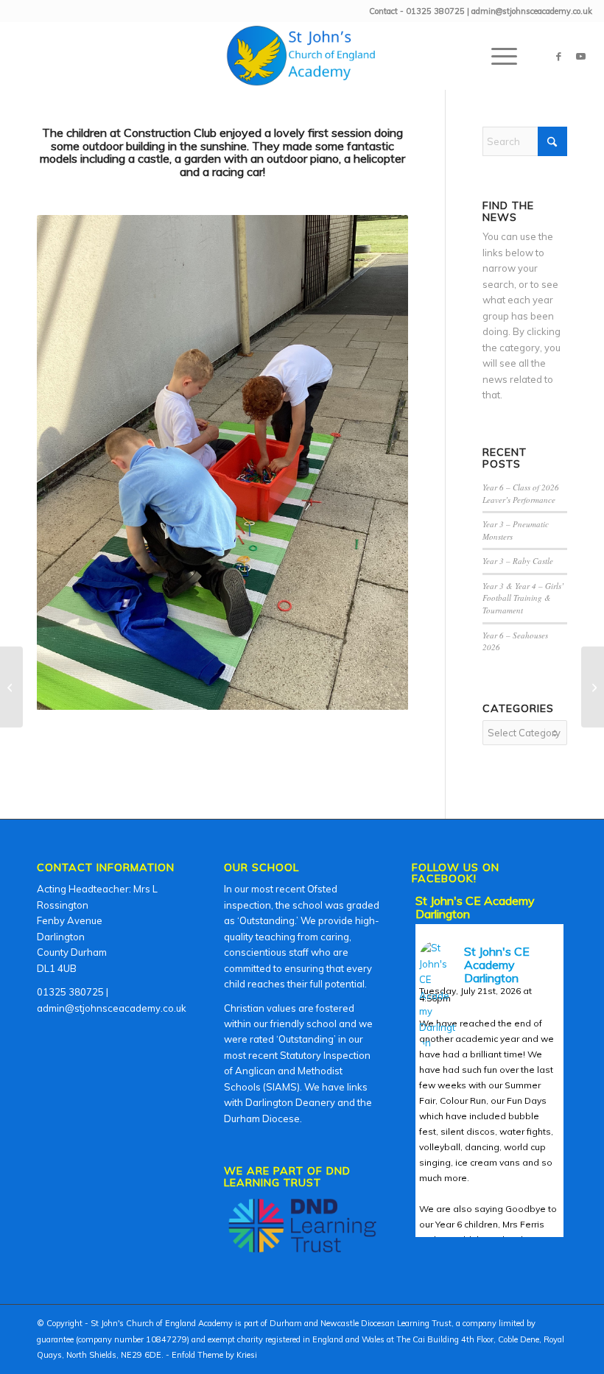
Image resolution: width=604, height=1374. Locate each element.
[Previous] (70, 462)
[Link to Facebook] (559, 56)
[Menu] (497, 56)
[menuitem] (497, 56)
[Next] (375, 462)
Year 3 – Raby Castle (517, 560)
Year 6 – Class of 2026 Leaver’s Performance (520, 493)
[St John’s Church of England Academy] (302, 56)
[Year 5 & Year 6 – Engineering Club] (11, 687)
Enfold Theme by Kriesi (214, 1355)
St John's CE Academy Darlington (475, 907)
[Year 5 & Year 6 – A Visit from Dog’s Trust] (592, 687)
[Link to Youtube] (581, 56)
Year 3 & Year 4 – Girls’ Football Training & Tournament (523, 598)
